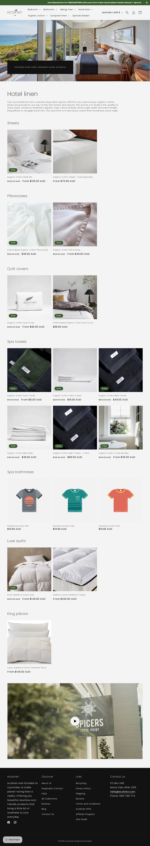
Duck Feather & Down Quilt (20, 595)
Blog (44, 808)
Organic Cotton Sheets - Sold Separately (73, 177)
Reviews (46, 803)
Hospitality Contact (52, 788)
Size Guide (81, 819)
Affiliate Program (85, 814)
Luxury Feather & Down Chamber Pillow (26, 668)
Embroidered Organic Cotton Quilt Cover (73, 323)
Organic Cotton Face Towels (21, 395)
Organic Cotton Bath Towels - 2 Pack (71, 453)
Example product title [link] (18, 526)
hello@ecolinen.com (122, 791)
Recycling (81, 783)
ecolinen (70, 841)
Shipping (80, 793)
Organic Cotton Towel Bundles (114, 453)
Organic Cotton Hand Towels (67, 395)
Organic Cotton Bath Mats (20, 453)
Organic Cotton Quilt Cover (20, 323)
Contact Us (48, 814)
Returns (80, 798)
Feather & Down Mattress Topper (69, 595)
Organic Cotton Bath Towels (113, 395)
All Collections (49, 798)
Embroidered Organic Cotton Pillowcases (27, 250)
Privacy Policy (83, 788)
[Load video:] (75, 721)
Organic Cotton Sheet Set (19, 177)
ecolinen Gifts (83, 808)
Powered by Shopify (83, 841)
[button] (34, 9)
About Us (46, 783)
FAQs (44, 793)
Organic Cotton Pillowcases (67, 250)
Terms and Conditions (88, 803)
